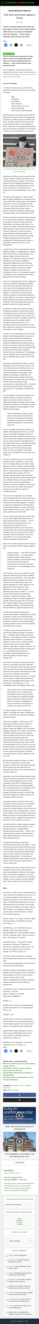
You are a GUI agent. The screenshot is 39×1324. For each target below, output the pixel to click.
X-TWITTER (19, 1224)
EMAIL (19, 1218)
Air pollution (15, 1085)
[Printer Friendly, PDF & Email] (9, 54)
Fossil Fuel (6, 1088)
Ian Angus (11, 1286)
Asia (21, 1085)
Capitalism (28, 1085)
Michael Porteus (13, 1312)
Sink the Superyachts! (20, 1255)
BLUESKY (19, 1222)
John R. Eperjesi (13, 1090)
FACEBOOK (19, 1220)
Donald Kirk (8, 1170)
